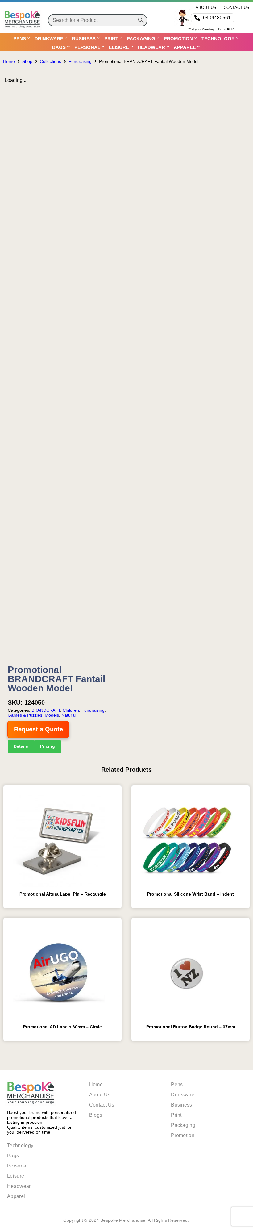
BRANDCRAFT (45, 710)
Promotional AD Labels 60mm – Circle (62, 1026)
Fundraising (80, 61)
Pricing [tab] (47, 746)
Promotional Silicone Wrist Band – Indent (190, 894)
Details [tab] (21, 746)
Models (52, 715)
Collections (50, 61)
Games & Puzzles (25, 715)
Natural (68, 715)
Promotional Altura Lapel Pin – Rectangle (62, 894)
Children (71, 710)
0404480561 (217, 17)
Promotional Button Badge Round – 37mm (190, 1026)
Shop (27, 61)
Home (9, 61)
